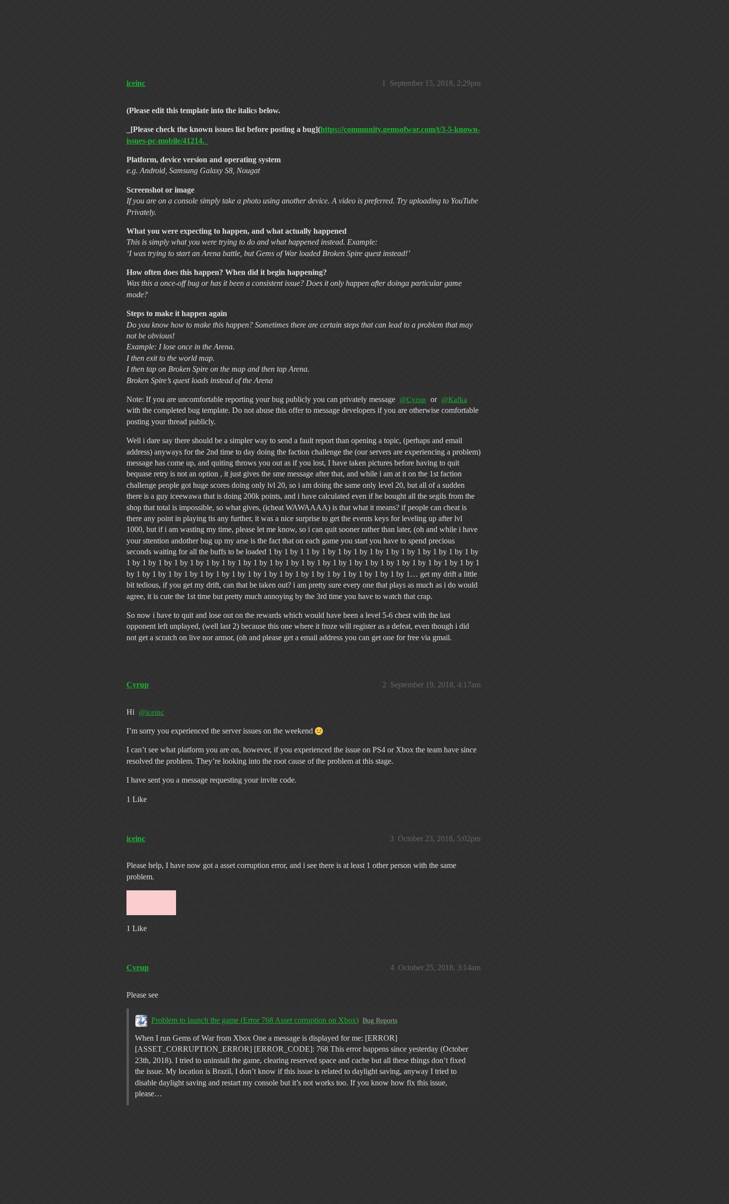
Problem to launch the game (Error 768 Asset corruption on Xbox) (255, 1020)
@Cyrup (413, 399)
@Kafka (454, 399)
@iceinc (151, 712)
